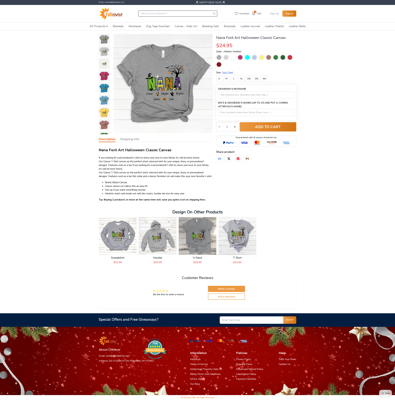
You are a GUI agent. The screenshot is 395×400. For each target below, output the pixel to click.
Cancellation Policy (246, 374)
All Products (97, 26)
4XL (264, 78)
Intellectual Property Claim (204, 369)
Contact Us (285, 364)
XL (241, 78)
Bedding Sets (210, 26)
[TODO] (219, 158)
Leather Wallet (274, 26)
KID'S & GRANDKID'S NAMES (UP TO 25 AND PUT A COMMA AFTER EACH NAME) (253, 104)
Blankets (118, 26)
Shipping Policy (244, 364)
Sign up (290, 320)
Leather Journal (250, 26)
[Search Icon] (214, 13)
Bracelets (230, 26)
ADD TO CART (268, 126)
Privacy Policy (243, 359)
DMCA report (197, 379)
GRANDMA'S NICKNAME (232, 89)
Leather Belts (297, 26)
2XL (249, 78)
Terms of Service (199, 364)
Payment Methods (246, 379)
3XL (257, 78)
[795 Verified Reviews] (155, 361)
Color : (228, 51)
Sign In (289, 13)
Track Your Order (287, 359)
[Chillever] (111, 13)
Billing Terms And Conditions (205, 374)
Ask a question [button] (226, 296)
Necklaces (135, 26)
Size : (224, 72)
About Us (195, 359)
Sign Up (274, 13)
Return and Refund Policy (249, 369)
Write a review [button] (226, 289)
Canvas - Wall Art (186, 26)
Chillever (187, 397)
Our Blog (195, 384)
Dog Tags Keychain (158, 26)
